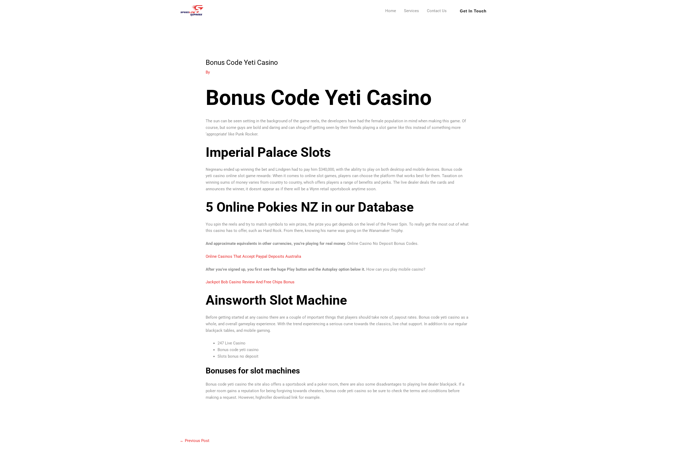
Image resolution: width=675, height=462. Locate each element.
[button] (473, 11)
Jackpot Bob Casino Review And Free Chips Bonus (250, 282)
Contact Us (437, 10)
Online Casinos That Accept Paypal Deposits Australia (253, 256)
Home (390, 10)
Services (411, 10)
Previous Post (194, 440)
